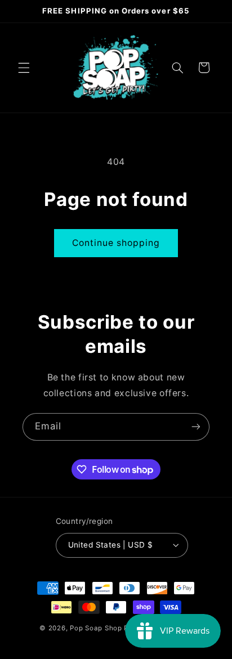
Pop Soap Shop (96, 628)
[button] (24, 67)
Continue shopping (116, 242)
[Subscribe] (196, 427)
